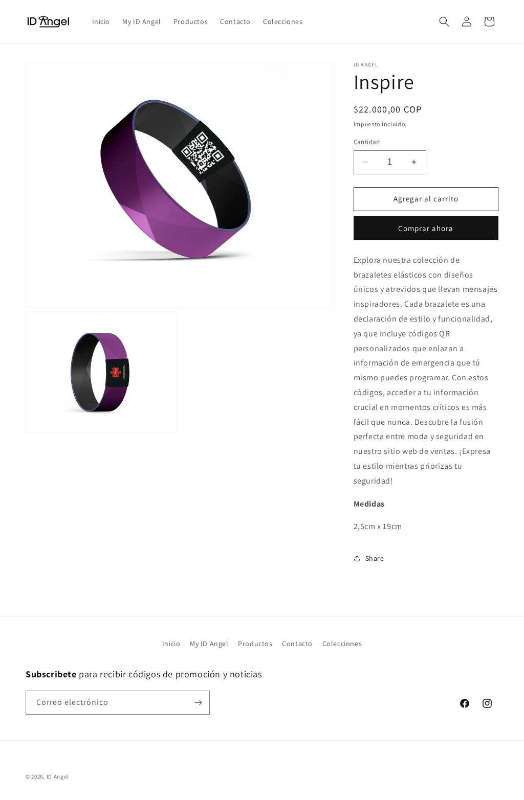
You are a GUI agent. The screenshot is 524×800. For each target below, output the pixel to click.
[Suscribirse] (198, 703)
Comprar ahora (425, 228)
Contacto (297, 643)
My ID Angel (209, 643)
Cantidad (367, 142)
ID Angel (58, 776)
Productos (255, 643)
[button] (444, 21)
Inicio (171, 643)
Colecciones (342, 643)
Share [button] (374, 558)
